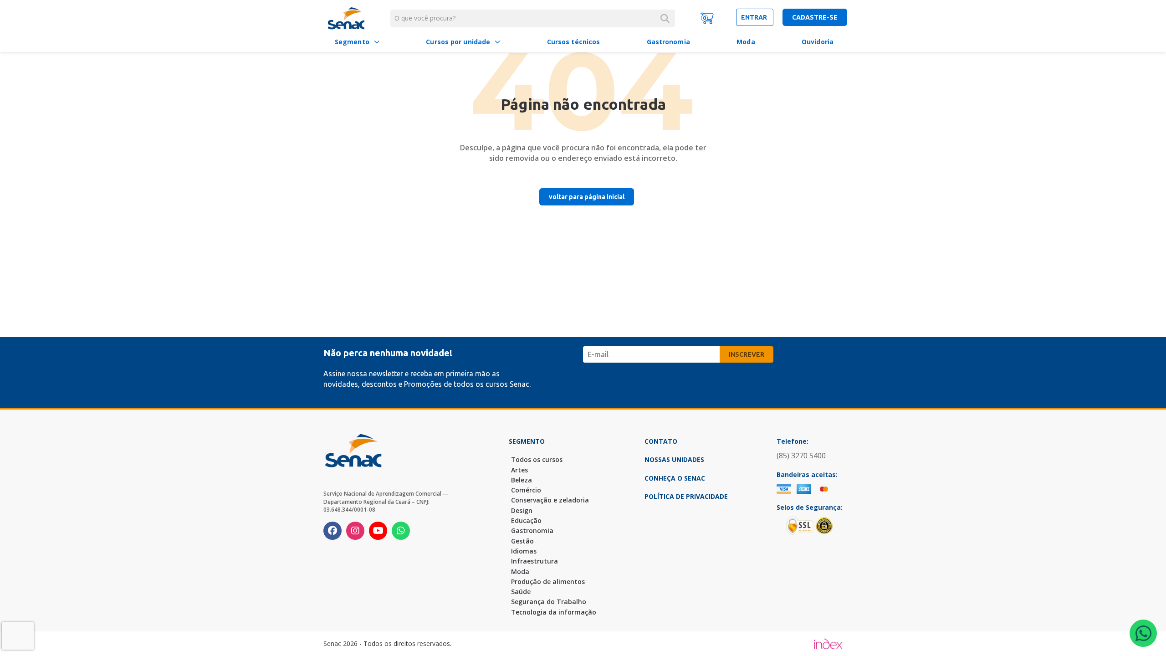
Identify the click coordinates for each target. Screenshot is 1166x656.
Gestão (522, 541)
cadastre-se (815, 17)
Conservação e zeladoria (550, 500)
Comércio (526, 490)
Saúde (521, 591)
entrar (754, 17)
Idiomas (524, 551)
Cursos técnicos (573, 41)
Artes (519, 470)
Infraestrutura (534, 561)
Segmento (352, 41)
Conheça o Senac (674, 478)
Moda (745, 41)
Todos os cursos (537, 459)
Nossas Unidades (674, 459)
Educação (526, 520)
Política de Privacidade (686, 496)
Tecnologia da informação (553, 612)
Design (521, 510)
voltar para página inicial (586, 196)
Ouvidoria (818, 41)
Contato (660, 441)
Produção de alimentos (548, 581)
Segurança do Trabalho (548, 601)
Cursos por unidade (458, 41)
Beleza (521, 480)
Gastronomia (668, 41)
